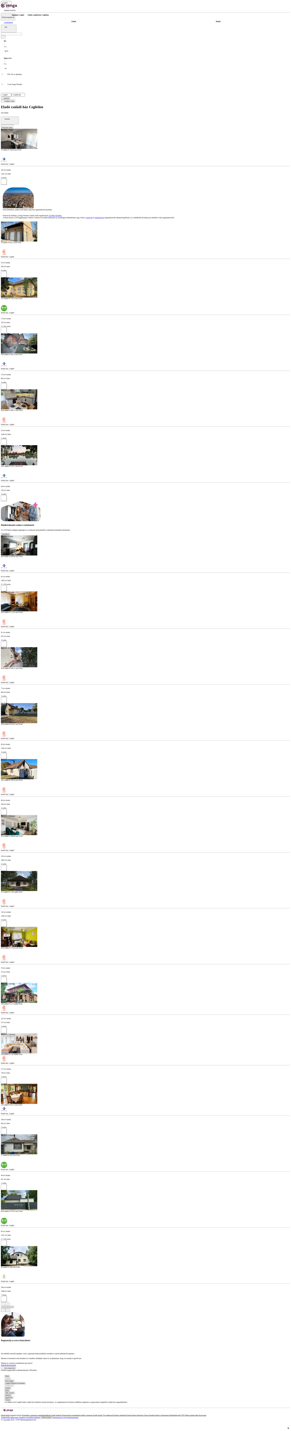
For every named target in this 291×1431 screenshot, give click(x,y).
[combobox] (8, 29)
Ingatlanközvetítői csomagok (82, 1415)
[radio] (73, 21)
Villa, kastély (9, 1393)
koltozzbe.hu (99, 218)
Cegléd (7, 1378)
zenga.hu (89, 218)
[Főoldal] (6, 15)
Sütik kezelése (46, 1417)
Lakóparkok (164, 1415)
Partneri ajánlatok (120, 1415)
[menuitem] (8, 10)
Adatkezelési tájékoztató (10, 1417)
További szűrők (9, 101)
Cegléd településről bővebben (15, 1383)
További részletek (55, 216)
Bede (7, 1376)
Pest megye (9, 1381)
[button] (9, 3)
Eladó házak (5, 1415)
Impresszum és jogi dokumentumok (65, 1417)
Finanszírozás (67, 1415)
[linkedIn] (5, 1413)
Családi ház (9, 1386)
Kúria (7, 1390)
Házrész (8, 1395)
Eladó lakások (56, 1415)
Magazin (140, 1415)
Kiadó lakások (132, 1415)
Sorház (7, 1400)
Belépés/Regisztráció (8, 1365)
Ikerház (7, 1388)
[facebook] (2, 1413)
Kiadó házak (98, 1415)
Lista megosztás (9, 1368)
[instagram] (4, 1413)
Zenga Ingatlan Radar (152, 1415)
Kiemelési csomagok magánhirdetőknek (36, 1415)
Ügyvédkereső (108, 1415)
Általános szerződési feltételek (30, 1417)
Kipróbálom (5, 534)
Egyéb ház (9, 1397)
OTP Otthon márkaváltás (190, 1415)
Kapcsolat (202, 1415)
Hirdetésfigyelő (175, 1415)
